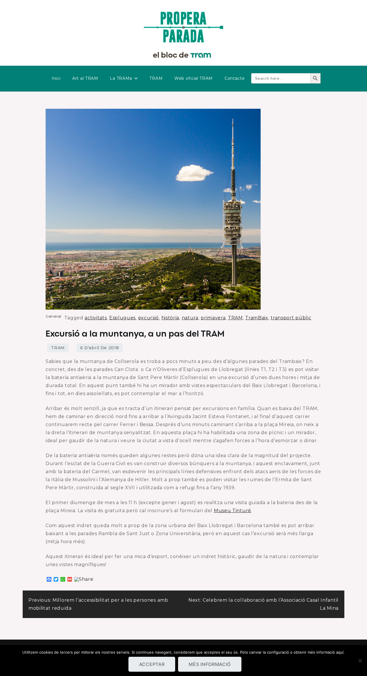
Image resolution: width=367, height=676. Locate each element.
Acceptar (152, 664)
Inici (56, 78)
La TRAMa (121, 78)
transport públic (291, 317)
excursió (148, 317)
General (53, 316)
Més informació (210, 664)
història (170, 317)
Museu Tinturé (232, 510)
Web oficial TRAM (193, 78)
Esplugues (122, 317)
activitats (96, 317)
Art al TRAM (85, 78)
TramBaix (256, 317)
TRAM (156, 78)
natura (190, 317)
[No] (360, 660)
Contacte (235, 78)
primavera (213, 317)
